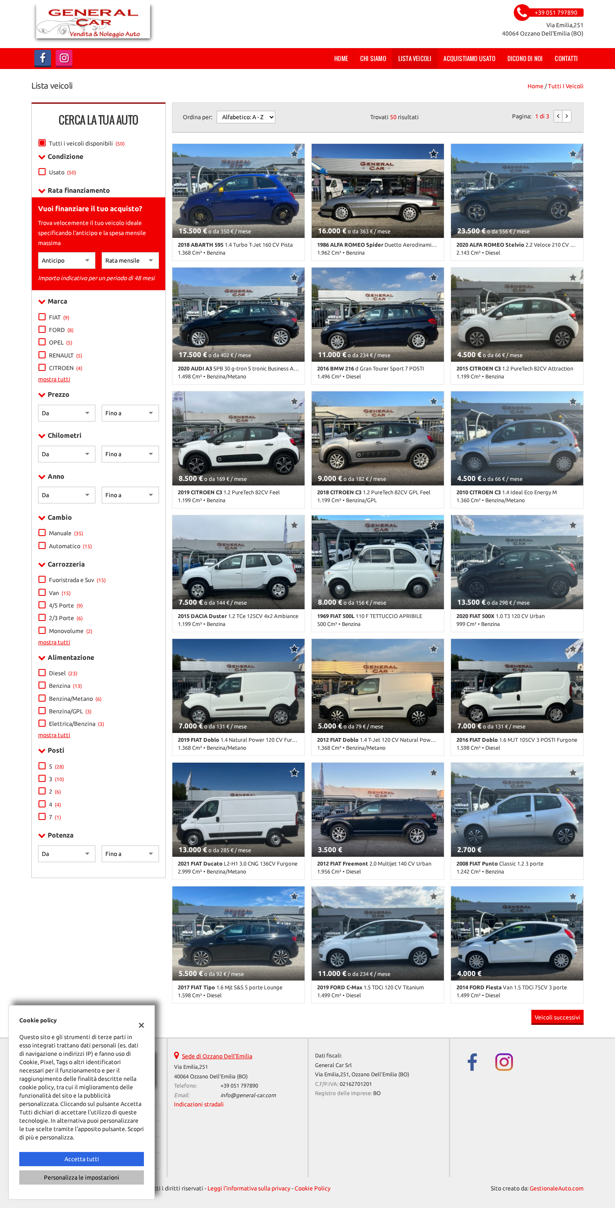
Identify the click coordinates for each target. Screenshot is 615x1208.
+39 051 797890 (239, 1086)
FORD (61, 330)
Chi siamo (373, 58)
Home (341, 58)
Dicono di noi (525, 58)
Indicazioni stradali (199, 1104)
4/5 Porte (66, 605)
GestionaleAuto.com (557, 1188)
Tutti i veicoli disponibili (87, 143)
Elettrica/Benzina (76, 723)
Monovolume (70, 631)
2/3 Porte (66, 618)
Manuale (66, 533)
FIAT (59, 317)
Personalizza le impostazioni (81, 1177)
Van (60, 593)
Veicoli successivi (557, 1017)
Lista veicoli (415, 58)
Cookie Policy (313, 1188)
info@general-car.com (248, 1095)
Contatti (566, 58)
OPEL (60, 342)
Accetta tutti (81, 1159)
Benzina (65, 685)
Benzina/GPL (70, 711)
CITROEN (65, 368)
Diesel (63, 673)
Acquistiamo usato (469, 58)
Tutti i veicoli (566, 86)
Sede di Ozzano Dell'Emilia (217, 1056)
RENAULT (65, 355)
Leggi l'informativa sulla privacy (249, 1188)
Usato (62, 172)
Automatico (70, 546)
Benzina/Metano (75, 698)
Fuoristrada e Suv (77, 580)
